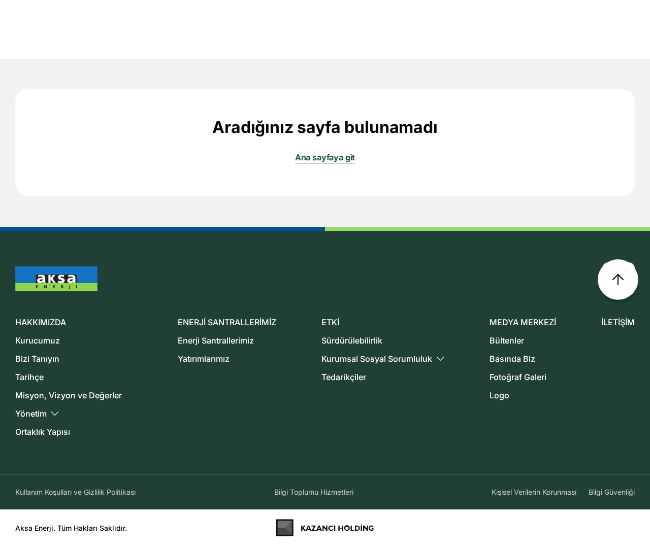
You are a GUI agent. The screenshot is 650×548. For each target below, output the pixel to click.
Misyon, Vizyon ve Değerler (68, 395)
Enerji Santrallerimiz (216, 340)
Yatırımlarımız (204, 359)
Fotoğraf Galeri (518, 377)
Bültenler (507, 340)
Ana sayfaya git (325, 157)
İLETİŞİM (618, 322)
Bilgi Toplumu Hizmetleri (313, 492)
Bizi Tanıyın (37, 359)
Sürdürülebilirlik (351, 340)
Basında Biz (512, 359)
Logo (499, 395)
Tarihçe (29, 377)
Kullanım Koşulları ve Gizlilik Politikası (75, 492)
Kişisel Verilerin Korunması (534, 492)
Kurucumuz (37, 340)
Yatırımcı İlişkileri (574, 14)
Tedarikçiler (343, 377)
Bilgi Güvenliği (612, 492)
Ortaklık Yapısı (42, 432)
